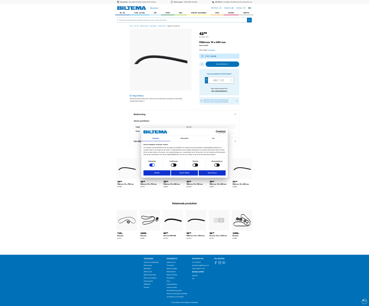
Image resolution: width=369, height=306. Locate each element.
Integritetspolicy (172, 284)
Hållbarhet (147, 284)
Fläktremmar (162, 26)
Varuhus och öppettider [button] (151, 262)
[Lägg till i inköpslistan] (202, 64)
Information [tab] (184, 138)
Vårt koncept (148, 265)
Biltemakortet (171, 272)
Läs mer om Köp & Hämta (136, 101)
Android (194, 275)
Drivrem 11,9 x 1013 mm (218, 236)
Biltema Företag (172, 275)
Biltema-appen (198, 272)
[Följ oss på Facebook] (215, 263)
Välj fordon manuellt (219, 91)
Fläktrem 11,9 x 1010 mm (196, 236)
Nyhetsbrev (147, 268)
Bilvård (231, 13)
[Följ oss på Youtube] (223, 263)
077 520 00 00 (196, 262)
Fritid (168, 13)
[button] (250, 8)
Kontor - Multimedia (198, 13)
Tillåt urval (184, 173)
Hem (180, 13)
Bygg (217, 13)
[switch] (173, 165)
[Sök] (249, 20)
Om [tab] (213, 138)
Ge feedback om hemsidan (175, 297)
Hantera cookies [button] (172, 287)
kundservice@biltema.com (200, 265)
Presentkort (170, 265)
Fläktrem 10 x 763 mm (195, 184)
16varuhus (211, 50)
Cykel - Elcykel (139, 13)
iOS (193, 278)
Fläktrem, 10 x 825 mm (218, 184)
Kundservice (172, 258)
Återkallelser (171, 278)
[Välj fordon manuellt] (236, 101)
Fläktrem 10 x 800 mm (171, 184)
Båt (155, 13)
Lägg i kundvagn (221, 64)
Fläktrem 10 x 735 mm (148, 184)
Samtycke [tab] (155, 138)
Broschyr (146, 287)
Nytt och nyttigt (172, 268)
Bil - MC (122, 13)
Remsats (120, 236)
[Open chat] (364, 301)
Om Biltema (148, 258)
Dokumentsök (148, 281)
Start (131, 26)
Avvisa (157, 173)
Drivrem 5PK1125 (169, 236)
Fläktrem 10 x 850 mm (241, 184)
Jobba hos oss (171, 262)
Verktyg (246, 13)
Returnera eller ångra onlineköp (177, 293)
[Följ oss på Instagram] (219, 263)
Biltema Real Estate (150, 275)
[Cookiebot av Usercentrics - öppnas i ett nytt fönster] (217, 132)
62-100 (213, 56)
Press (168, 281)
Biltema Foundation (150, 278)
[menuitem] (122, 13)
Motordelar (153, 26)
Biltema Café (148, 272)
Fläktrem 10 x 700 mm (125, 184)
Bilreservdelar (144, 26)
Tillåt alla (212, 173)
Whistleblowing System (174, 290)
